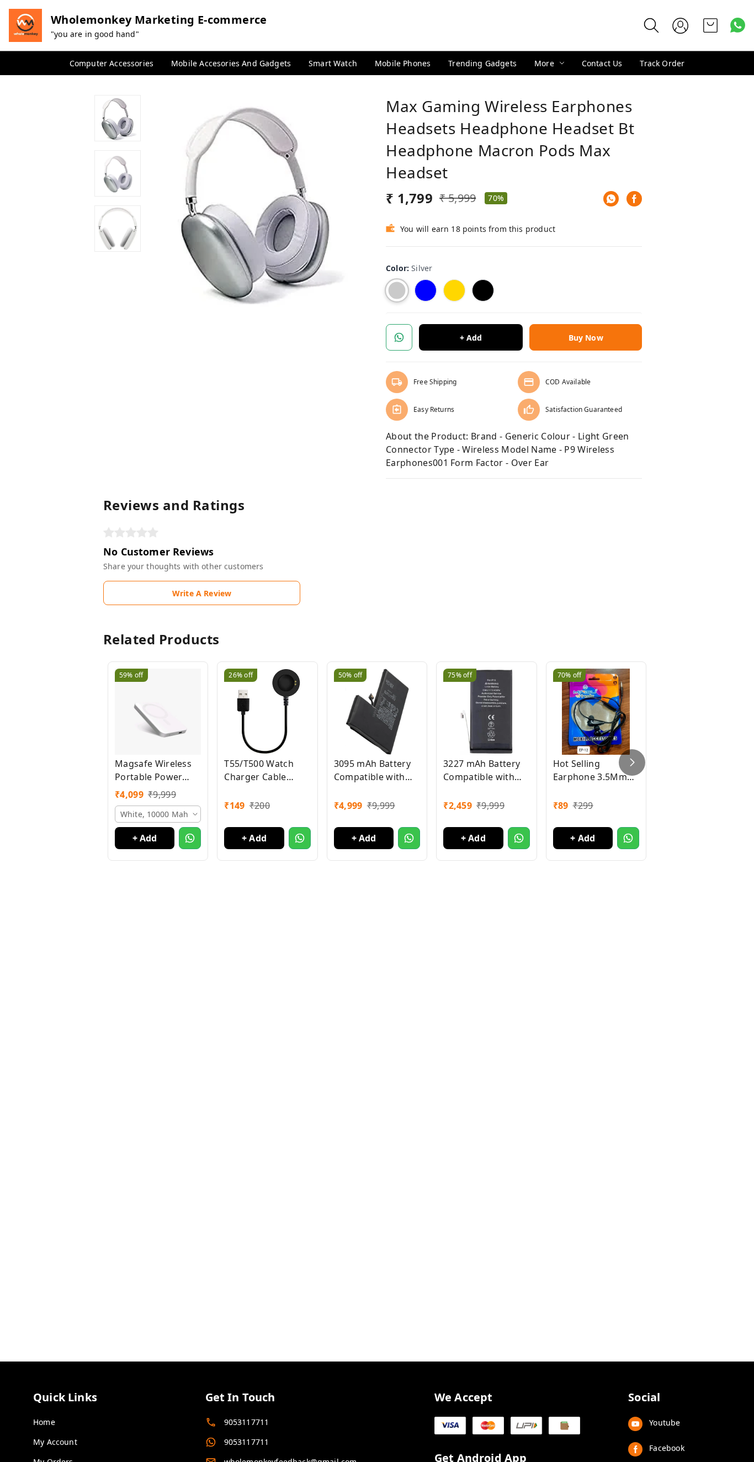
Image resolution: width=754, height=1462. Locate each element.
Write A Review (201, 593)
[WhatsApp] (611, 198)
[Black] (483, 290)
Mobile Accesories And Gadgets (231, 63)
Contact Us (602, 63)
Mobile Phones (403, 63)
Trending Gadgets (482, 63)
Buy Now (586, 337)
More (544, 63)
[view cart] (710, 25)
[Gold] (454, 290)
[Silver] (397, 290)
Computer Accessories (111, 63)
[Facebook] (634, 198)
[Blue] (426, 290)
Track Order (662, 63)
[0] (710, 25)
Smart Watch (333, 63)
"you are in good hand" (95, 34)
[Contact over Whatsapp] (737, 25)
